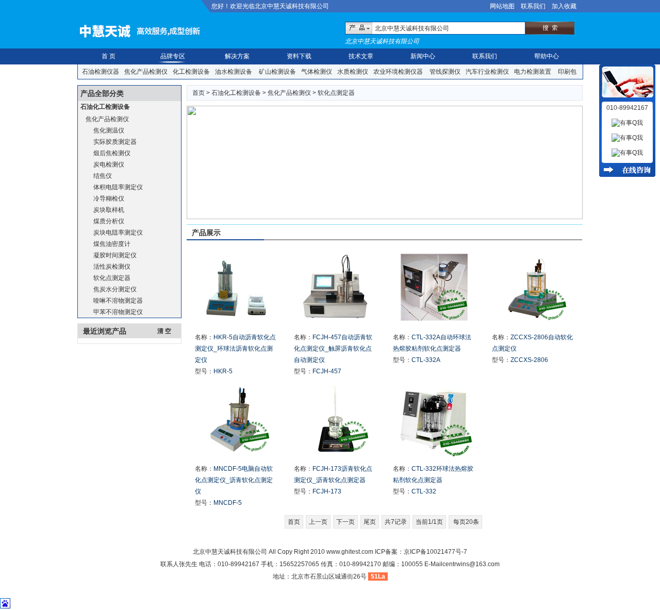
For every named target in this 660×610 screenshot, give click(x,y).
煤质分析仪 (108, 221)
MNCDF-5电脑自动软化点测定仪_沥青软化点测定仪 (234, 480)
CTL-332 (423, 491)
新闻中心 (422, 56)
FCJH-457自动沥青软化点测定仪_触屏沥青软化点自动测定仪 (333, 349)
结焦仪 (102, 175)
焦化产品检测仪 (146, 71)
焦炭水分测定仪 (115, 289)
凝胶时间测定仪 (115, 255)
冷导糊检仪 (108, 198)
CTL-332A (425, 360)
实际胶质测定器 (115, 141)
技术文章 (361, 56)
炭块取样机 (108, 209)
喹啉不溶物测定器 (118, 300)
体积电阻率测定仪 (118, 187)
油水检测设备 (233, 71)
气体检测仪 (316, 71)
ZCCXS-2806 (529, 360)
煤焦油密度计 (111, 244)
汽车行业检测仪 (487, 71)
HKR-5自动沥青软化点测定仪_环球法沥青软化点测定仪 (235, 349)
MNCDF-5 (227, 502)
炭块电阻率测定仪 (118, 232)
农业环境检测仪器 (398, 71)
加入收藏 (564, 6)
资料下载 (299, 56)
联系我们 (533, 6)
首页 (198, 92)
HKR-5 (223, 371)
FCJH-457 (326, 371)
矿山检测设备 (277, 71)
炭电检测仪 (108, 164)
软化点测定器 (111, 278)
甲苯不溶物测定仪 (118, 312)
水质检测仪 (352, 71)
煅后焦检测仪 (111, 153)
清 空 (164, 331)
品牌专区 (172, 56)
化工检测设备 (191, 71)
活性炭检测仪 (111, 266)
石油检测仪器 (100, 71)
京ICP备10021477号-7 (435, 551)
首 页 (109, 56)
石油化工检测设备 (105, 106)
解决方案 (237, 56)
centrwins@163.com (471, 564)
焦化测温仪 (108, 130)
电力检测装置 (532, 71)
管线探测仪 (445, 71)
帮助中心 (546, 56)
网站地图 (502, 6)
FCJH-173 (326, 491)
